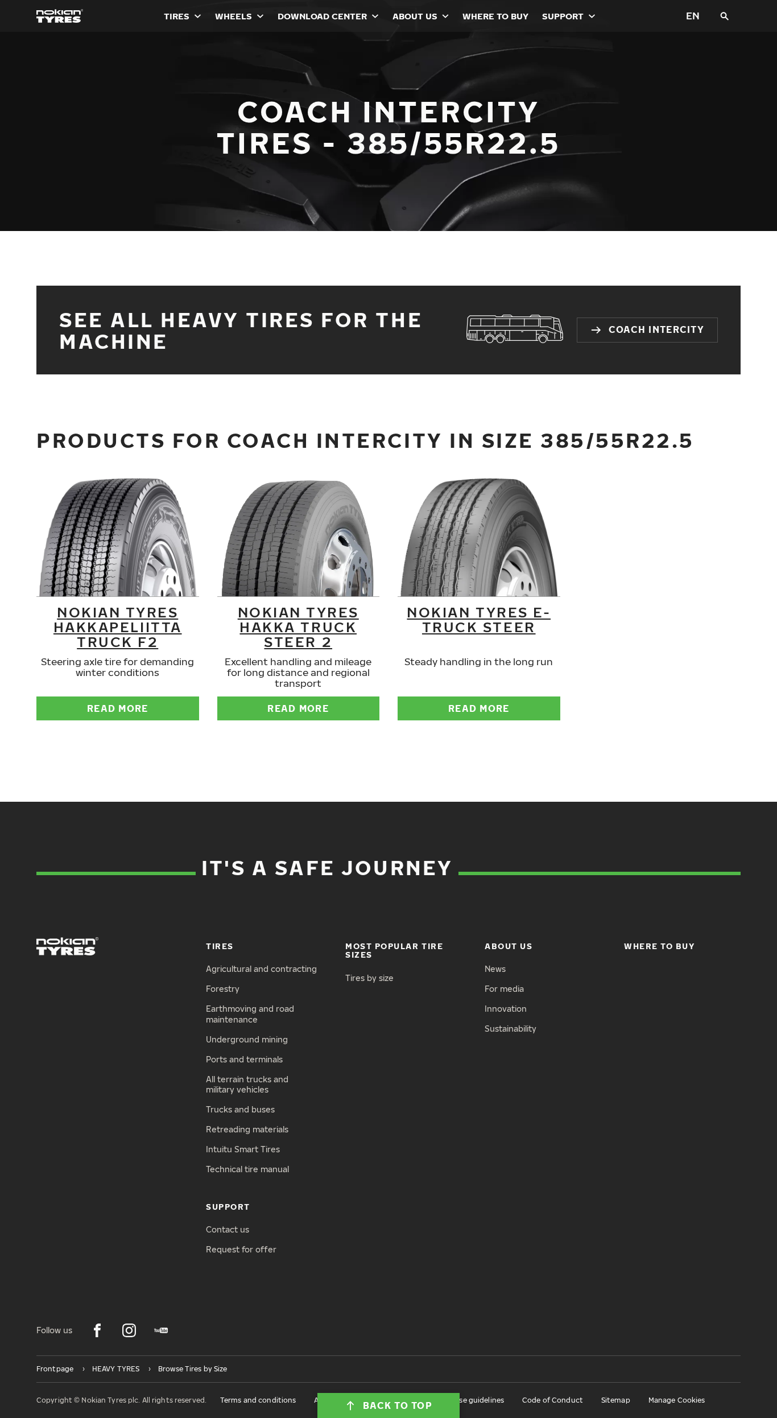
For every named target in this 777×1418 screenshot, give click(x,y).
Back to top (397, 1405)
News (495, 969)
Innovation (506, 1008)
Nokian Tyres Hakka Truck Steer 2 (298, 626)
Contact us (227, 1229)
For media (504, 989)
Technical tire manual (247, 1169)
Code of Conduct (552, 1400)
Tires (176, 16)
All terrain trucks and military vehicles (247, 1084)
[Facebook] (97, 1330)
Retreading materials (247, 1129)
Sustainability (510, 1028)
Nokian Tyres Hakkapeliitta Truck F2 (117, 626)
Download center (322, 16)
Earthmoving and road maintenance (250, 1014)
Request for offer (241, 1249)
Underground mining (247, 1039)
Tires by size (369, 978)
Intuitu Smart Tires (243, 1149)
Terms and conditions (258, 1400)
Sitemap (615, 1400)
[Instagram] (129, 1330)
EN (693, 16)
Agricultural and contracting (261, 969)
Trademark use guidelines (459, 1400)
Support (563, 16)
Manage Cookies (676, 1400)
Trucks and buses (240, 1109)
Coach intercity (656, 329)
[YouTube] (161, 1330)
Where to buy (495, 16)
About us (414, 16)
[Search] (725, 16)
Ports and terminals (244, 1059)
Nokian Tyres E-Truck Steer (479, 619)
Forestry (222, 989)
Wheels (233, 16)
